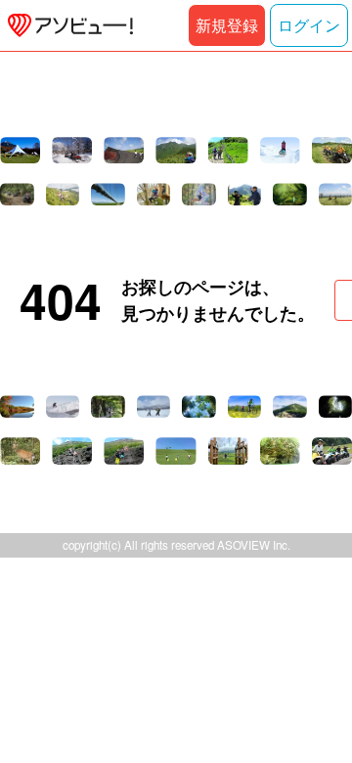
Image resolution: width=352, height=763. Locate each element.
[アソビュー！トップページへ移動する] (66, 25)
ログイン (309, 25)
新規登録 (227, 25)
